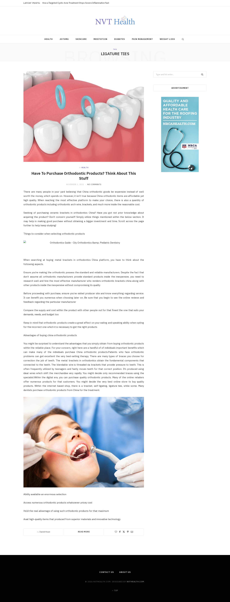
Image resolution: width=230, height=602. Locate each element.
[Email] (132, 532)
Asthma (64, 39)
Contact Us (106, 572)
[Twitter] (124, 532)
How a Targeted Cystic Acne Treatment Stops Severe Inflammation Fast (75, 3)
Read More (84, 532)
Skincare (81, 39)
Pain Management (142, 39)
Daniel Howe (45, 532)
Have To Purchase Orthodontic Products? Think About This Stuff (83, 176)
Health (48, 39)
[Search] (182, 39)
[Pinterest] (128, 532)
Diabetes (119, 39)
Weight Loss (167, 39)
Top (116, 590)
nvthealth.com (135, 581)
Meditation (100, 39)
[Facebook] (119, 532)
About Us (125, 572)
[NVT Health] (115, 20)
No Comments (94, 184)
